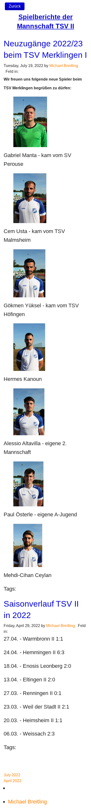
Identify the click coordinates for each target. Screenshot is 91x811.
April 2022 (12, 781)
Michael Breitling (63, 66)
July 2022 (12, 775)
